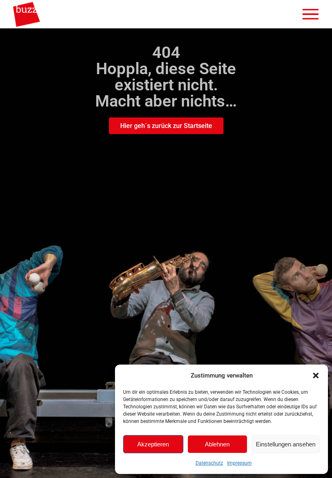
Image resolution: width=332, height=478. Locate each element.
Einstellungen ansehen (285, 444)
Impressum (239, 463)
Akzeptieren (153, 444)
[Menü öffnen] (310, 14)
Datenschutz (209, 463)
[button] (316, 375)
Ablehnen (217, 444)
